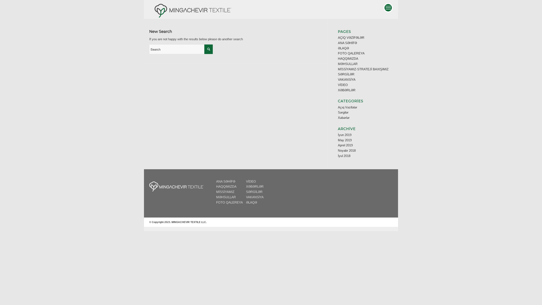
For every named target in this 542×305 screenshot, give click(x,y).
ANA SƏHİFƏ (347, 43)
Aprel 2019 (345, 145)
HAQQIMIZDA (348, 58)
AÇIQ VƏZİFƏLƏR (351, 37)
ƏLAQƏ (343, 48)
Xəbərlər (344, 117)
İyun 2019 (344, 135)
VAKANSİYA (346, 79)
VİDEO (343, 85)
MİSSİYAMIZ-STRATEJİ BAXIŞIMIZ (363, 69)
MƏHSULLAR (348, 64)
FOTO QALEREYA (351, 53)
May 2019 (345, 140)
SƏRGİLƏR (346, 74)
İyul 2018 (344, 156)
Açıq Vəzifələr (347, 107)
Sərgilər (343, 112)
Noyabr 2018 (347, 150)
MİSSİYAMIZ (225, 192)
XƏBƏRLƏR (346, 90)
